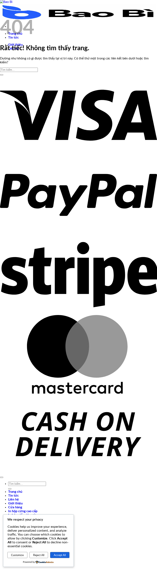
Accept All (60, 555)
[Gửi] (1, 74)
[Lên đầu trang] (1, 477)
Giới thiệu (15, 503)
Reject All (38, 555)
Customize (17, 555)
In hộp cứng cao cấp (22, 511)
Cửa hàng (15, 507)
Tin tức (13, 495)
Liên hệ (13, 499)
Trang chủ (15, 491)
